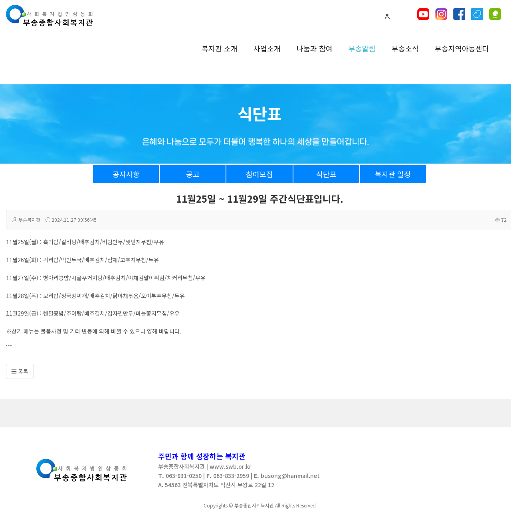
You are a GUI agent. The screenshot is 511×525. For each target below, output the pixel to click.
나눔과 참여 (315, 48)
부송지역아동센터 (462, 48)
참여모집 (259, 174)
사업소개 (267, 48)
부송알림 (362, 48)
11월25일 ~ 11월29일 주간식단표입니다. (259, 198)
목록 (22, 371)
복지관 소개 (220, 48)
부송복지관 (29, 219)
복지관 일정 (393, 174)
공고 (193, 174)
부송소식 (405, 48)
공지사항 (126, 174)
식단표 (326, 174)
